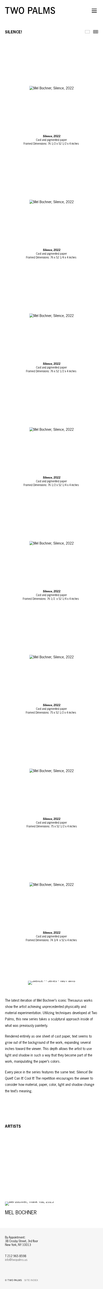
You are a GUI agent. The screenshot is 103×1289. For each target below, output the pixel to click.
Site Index (31, 1280)
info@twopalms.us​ (16, 1260)
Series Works (87, 31)
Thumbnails (95, 31)
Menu (94, 14)
